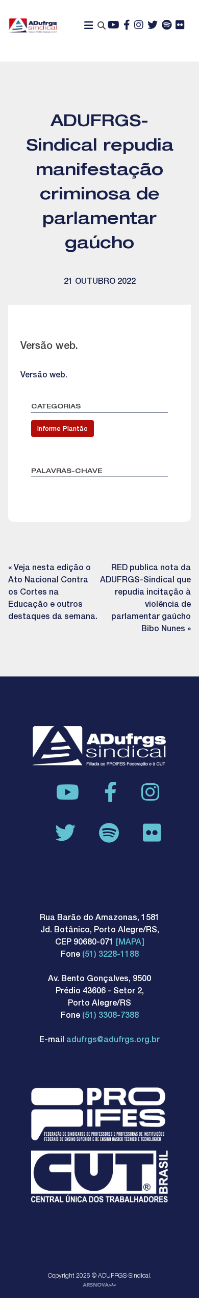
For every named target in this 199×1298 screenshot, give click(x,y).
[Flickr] (180, 26)
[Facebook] (126, 26)
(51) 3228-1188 (110, 955)
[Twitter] (152, 26)
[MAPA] (130, 943)
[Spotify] (166, 26)
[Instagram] (138, 26)
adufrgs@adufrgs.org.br (113, 1041)
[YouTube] (113, 26)
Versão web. (43, 376)
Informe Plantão (62, 429)
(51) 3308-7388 (110, 1016)
